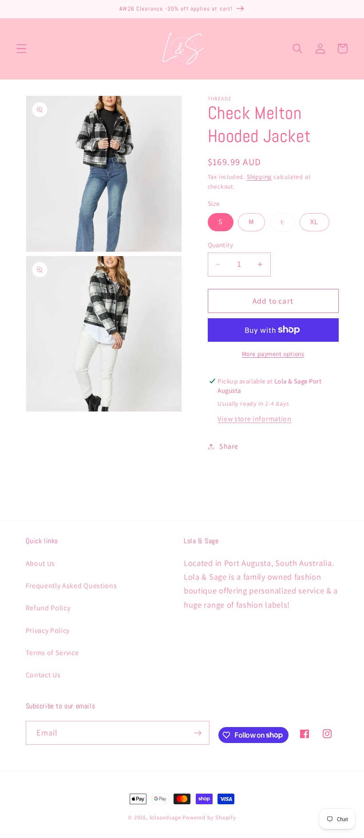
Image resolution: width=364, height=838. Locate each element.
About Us (40, 563)
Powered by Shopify (209, 817)
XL (314, 221)
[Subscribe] (197, 733)
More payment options (273, 354)
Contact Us (43, 675)
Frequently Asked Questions (71, 585)
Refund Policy (48, 608)
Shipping (259, 177)
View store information (254, 418)
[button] (21, 48)
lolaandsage (165, 817)
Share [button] (228, 446)
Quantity (220, 245)
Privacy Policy (48, 630)
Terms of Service (52, 652)
